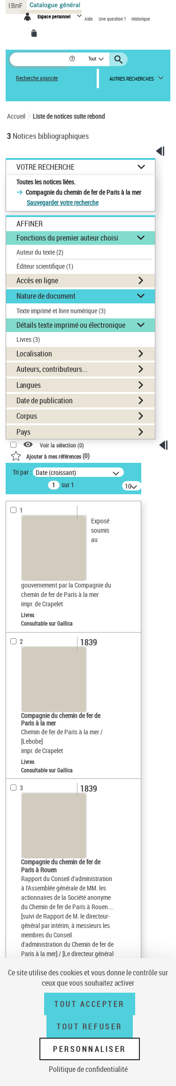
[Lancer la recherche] (119, 59)
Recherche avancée (37, 78)
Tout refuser (89, 1026)
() (58, 455)
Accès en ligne (37, 280)
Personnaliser (89, 1049)
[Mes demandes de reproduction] (35, 33)
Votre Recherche (45, 167)
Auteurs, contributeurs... (52, 369)
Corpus (26, 416)
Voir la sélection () (62, 444)
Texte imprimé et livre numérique (61, 310)
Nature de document (46, 296)
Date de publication (44, 400)
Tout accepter (89, 1004)
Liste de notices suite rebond (69, 116)
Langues (28, 385)
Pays (23, 432)
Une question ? (113, 18)
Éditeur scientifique (44, 266)
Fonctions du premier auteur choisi (67, 238)
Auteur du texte (39, 252)
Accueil (16, 116)
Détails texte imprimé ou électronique (70, 325)
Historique (140, 18)
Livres (28, 339)
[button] (73, 59)
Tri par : (22, 472)
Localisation (34, 353)
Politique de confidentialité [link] (88, 1069)
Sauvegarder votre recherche (63, 202)
